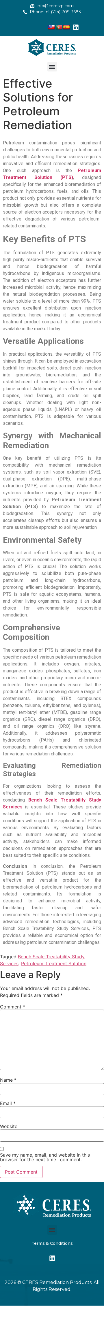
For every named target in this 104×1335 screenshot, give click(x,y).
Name (8, 1080)
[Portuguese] (58, 27)
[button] (52, 66)
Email (8, 1103)
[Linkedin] (76, 27)
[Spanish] (66, 27)
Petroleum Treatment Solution (53, 963)
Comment (12, 1006)
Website (8, 1126)
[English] (51, 27)
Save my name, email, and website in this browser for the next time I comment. (45, 1157)
